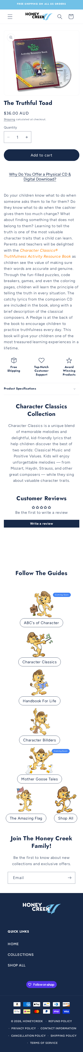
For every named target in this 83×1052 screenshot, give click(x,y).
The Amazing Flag (26, 818)
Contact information (58, 1028)
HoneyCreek (33, 1021)
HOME (13, 944)
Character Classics (39, 662)
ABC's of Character (41, 622)
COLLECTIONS (21, 955)
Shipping (9, 119)
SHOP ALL (17, 965)
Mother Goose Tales (39, 779)
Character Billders (39, 740)
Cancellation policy (28, 1035)
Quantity (10, 127)
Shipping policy (64, 1035)
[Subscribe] (69, 878)
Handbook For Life (39, 701)
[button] (9, 16)
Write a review (41, 523)
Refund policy (60, 1021)
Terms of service (44, 1043)
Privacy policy (23, 1028)
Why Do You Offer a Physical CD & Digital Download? (40, 176)
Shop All (65, 818)
